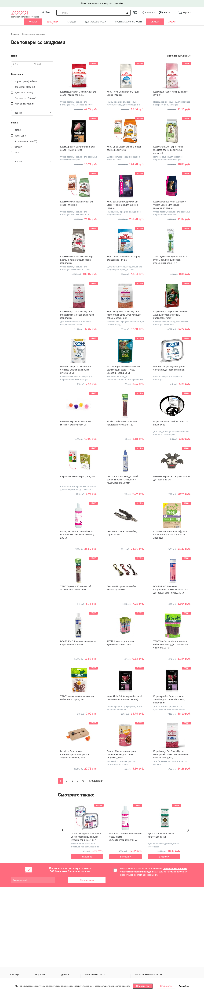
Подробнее (184, 986)
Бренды (71, 22)
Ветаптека (52, 22)
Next (188, 833)
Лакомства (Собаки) (25, 98)
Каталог (33, 22)
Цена (14, 55)
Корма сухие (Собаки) (26, 81)
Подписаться (87, 880)
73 (82, 780)
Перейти (119, 3)
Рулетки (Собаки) (24, 92)
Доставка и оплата (95, 22)
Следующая (96, 780)
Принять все (142, 986)
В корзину (78, 114)
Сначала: (172, 55)
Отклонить (166, 986)
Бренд (14, 122)
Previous (64, 835)
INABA (18, 130)
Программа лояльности (128, 22)
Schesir (18, 147)
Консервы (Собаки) (25, 87)
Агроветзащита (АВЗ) (26, 141)
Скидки (155, 22)
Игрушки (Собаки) (24, 103)
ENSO (17, 152)
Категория (17, 74)
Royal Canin (20, 135)
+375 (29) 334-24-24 (146, 12)
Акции (171, 22)
